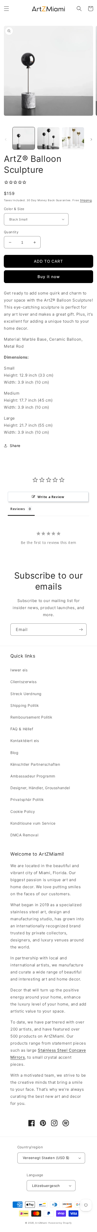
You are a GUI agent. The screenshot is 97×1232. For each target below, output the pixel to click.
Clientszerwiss (23, 681)
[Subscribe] (80, 629)
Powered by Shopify (60, 1223)
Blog (14, 752)
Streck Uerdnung (26, 693)
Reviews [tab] (17, 508)
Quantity (11, 232)
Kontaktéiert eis (24, 740)
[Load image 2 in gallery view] (48, 138)
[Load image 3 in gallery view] (73, 138)
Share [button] (15, 445)
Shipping (86, 200)
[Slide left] (5, 139)
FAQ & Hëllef (21, 729)
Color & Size (14, 209)
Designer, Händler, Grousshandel (40, 788)
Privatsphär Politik (27, 799)
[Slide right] (91, 139)
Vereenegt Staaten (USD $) (46, 1158)
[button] (6, 8)
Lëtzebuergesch (46, 1186)
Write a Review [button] (51, 496)
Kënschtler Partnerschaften (35, 764)
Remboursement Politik (31, 717)
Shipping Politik (24, 705)
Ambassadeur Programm (32, 776)
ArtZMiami (41, 1223)
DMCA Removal (24, 835)
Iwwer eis (18, 670)
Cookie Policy (22, 811)
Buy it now (49, 276)
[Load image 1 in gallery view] (24, 138)
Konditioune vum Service (33, 823)
